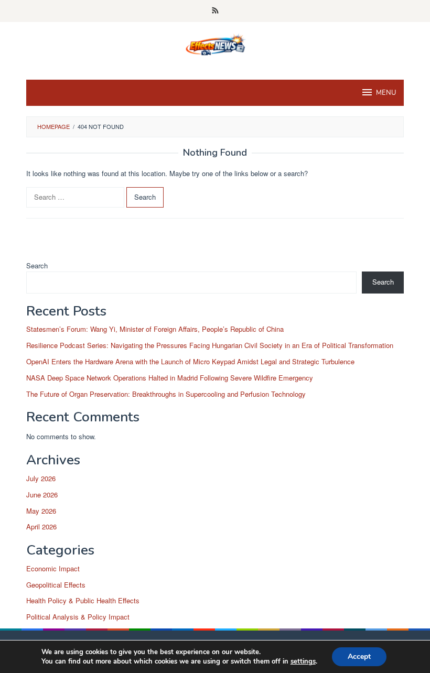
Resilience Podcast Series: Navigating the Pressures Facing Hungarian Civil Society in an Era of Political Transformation (209, 345)
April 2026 (41, 526)
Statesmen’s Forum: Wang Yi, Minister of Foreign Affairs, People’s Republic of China (155, 329)
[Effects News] (215, 44)
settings (303, 661)
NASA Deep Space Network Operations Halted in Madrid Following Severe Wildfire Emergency (169, 378)
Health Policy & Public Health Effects (82, 600)
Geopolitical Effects (55, 585)
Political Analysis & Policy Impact (78, 617)
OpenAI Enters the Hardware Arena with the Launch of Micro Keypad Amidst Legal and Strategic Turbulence (190, 361)
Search (37, 265)
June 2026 (42, 495)
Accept (359, 656)
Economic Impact (53, 568)
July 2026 (41, 478)
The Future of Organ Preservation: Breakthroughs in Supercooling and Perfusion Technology (166, 394)
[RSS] (215, 11)
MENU (386, 92)
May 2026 (41, 511)
